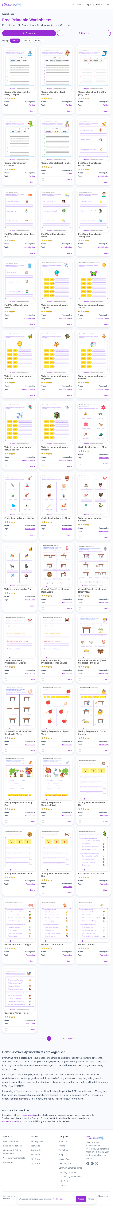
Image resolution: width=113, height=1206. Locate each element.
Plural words (104, 458)
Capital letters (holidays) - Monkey (53, 93)
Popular (27, 40)
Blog (61, 1154)
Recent (38, 40)
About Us (63, 1141)
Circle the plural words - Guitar (19, 518)
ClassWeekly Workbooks (70, 1176)
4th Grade (35, 1159)
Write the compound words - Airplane (55, 306)
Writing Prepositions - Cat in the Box (92, 732)
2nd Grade (36, 1150)
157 (63, 1038)
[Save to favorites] (6, 111)
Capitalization (103, 176)
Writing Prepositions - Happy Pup (18, 803)
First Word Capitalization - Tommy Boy (90, 235)
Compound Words (65, 318)
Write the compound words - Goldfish (92, 377)
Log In (88, 4)
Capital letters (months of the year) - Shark (92, 93)
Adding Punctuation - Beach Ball (91, 803)
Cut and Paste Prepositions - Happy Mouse (92, 590)
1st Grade (35, 1145)
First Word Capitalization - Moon (54, 235)
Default (15, 40)
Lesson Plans (65, 1159)
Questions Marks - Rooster (17, 1013)
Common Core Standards (70, 1168)
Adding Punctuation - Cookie (18, 873)
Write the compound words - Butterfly (18, 377)
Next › (71, 1038)
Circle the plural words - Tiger (55, 518)
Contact (62, 1185)
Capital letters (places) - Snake (56, 163)
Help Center (64, 1181)
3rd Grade (35, 1154)
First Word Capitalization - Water (17, 306)
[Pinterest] (92, 1163)
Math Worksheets (11, 1141)
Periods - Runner (86, 944)
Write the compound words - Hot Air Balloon (18, 448)
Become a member (11, 1121)
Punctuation (104, 816)
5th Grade (35, 1163)
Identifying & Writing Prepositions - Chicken (15, 661)
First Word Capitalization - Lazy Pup (19, 235)
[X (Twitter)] (96, 1163)
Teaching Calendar (67, 1172)
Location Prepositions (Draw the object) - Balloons (92, 661)
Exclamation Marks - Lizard (91, 873)
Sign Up (99, 4)
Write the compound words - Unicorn (55, 448)
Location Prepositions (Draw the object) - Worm (18, 732)
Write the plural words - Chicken (89, 519)
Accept (81, 1199)
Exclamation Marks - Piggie (17, 944)
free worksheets (27, 1115)
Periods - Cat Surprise (52, 944)
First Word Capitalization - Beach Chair (90, 164)
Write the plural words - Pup (17, 589)
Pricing (62, 1145)
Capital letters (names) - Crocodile (15, 164)
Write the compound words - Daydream (55, 377)
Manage (91, 1199)
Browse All (8, 1162)
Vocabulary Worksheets (14, 1158)
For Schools (78, 4)
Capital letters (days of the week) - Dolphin (17, 93)
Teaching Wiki (65, 1163)
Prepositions (67, 602)
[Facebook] (87, 1163)
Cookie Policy (58, 1199)
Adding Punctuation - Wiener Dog (55, 874)
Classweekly (12, 4)
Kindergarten (37, 1141)
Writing (32, 105)
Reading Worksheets (12, 1145)
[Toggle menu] (108, 4)
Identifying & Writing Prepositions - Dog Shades (54, 661)
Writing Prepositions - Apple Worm (54, 732)
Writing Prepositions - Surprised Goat (51, 803)
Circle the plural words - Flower (93, 447)
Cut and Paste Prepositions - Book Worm (55, 590)
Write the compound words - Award (92, 306)
